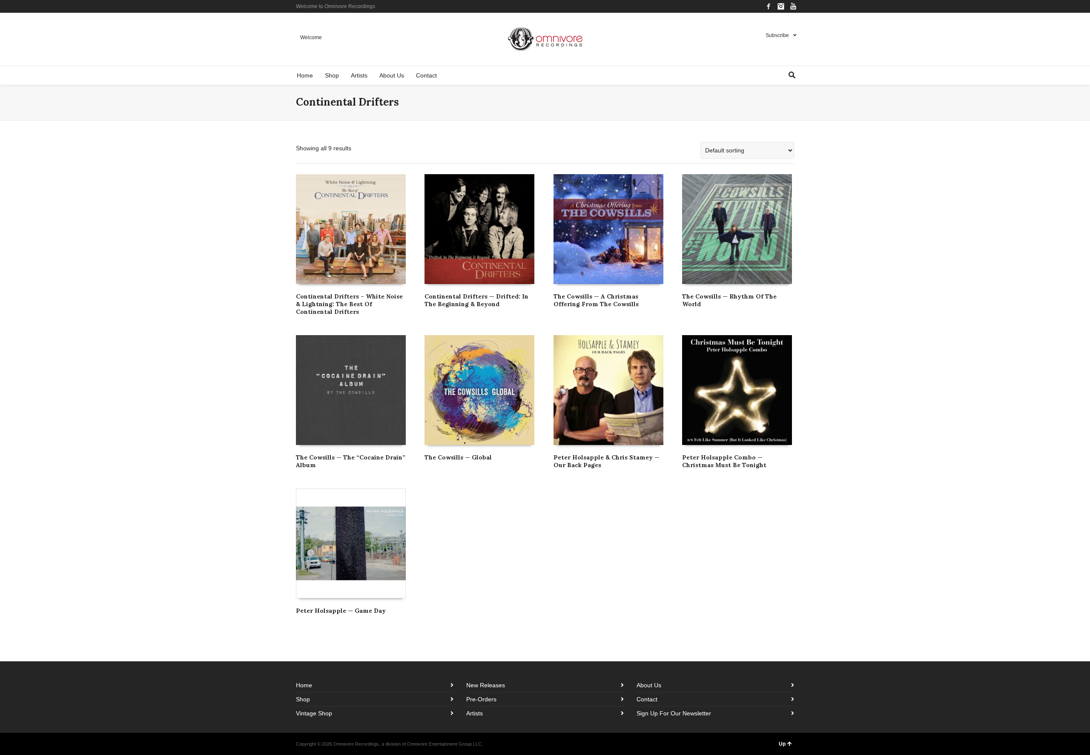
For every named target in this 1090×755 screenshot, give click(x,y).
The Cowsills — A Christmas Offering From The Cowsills (596, 300)
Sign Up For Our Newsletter (674, 713)
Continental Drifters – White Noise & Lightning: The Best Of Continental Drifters (349, 304)
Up (782, 744)
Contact (647, 699)
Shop (303, 699)
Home (304, 685)
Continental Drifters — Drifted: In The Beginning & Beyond (476, 300)
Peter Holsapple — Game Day (341, 610)
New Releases (485, 685)
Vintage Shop (314, 713)
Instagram (781, 6)
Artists (474, 713)
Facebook (768, 6)
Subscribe (777, 35)
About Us (649, 685)
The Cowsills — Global (458, 457)
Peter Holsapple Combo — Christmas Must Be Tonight (724, 461)
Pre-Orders (481, 699)
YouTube (793, 6)
